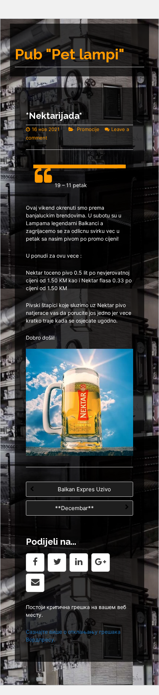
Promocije (88, 129)
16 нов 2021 (46, 129)
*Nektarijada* (54, 115)
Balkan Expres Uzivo (83, 489)
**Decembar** (75, 508)
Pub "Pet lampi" (69, 54)
